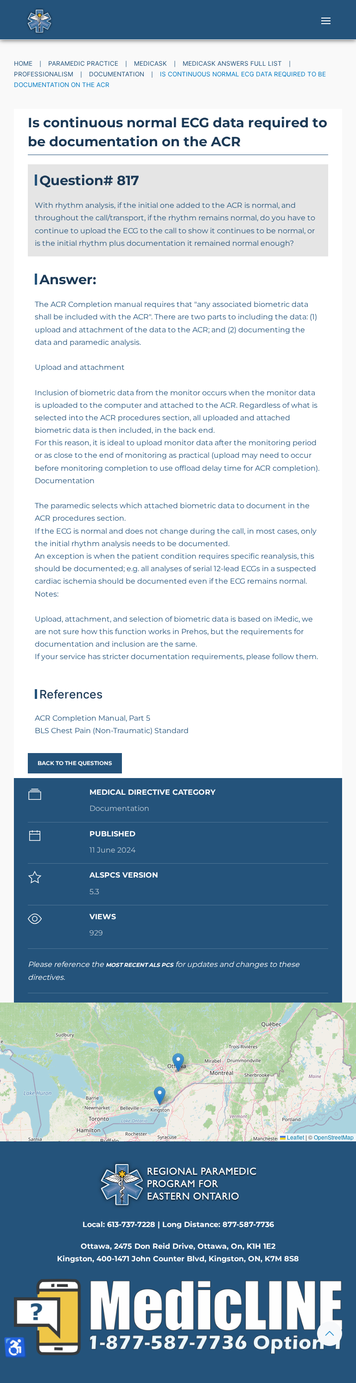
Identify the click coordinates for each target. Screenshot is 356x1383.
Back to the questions (75, 763)
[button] (326, 21)
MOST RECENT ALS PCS (139, 964)
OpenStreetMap (334, 1137)
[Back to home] (39, 21)
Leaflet (295, 1137)
